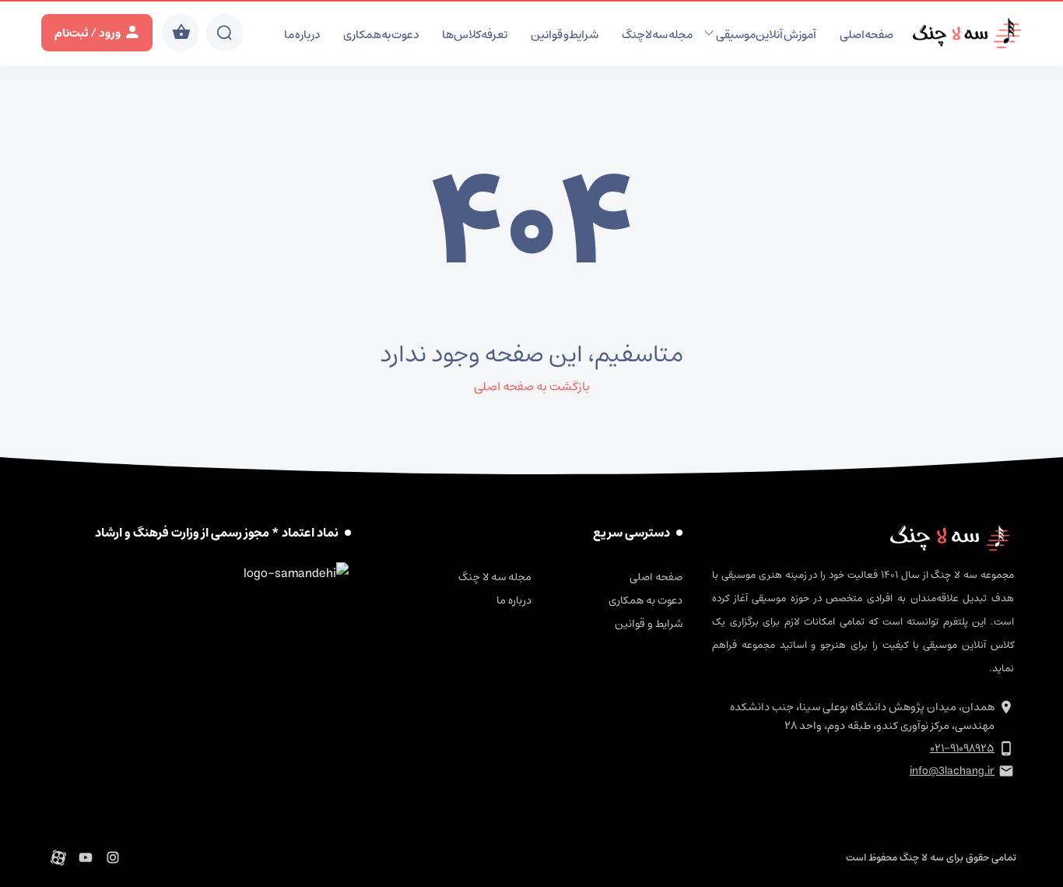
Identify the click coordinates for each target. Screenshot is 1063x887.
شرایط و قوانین (564, 34)
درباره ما (302, 34)
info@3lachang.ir (952, 771)
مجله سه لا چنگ (657, 34)
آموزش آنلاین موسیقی (766, 34)
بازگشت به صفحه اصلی (532, 386)
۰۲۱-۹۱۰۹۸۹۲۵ (962, 748)
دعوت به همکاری (381, 34)
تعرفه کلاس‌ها (475, 34)
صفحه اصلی (867, 34)
